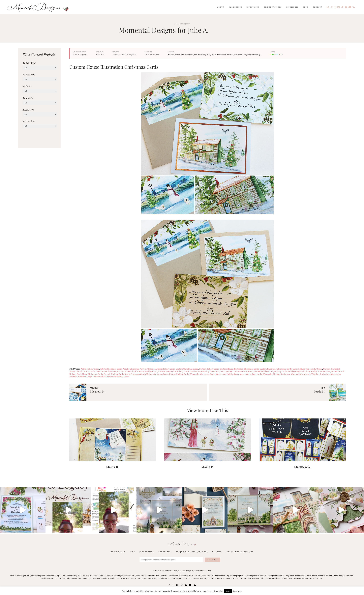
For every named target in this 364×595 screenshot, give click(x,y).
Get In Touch (118, 552)
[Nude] (275, 54)
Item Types (115, 52)
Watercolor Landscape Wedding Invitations (310, 374)
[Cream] (271, 54)
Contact (317, 7)
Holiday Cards (280, 371)
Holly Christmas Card (320, 371)
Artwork (171, 52)
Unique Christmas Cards (157, 374)
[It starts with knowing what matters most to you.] (295, 510)
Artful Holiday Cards (90, 369)
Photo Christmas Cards (92, 374)
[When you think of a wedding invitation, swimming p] (23, 510)
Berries (177, 54)
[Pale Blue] (277, 54)
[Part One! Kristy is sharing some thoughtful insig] (113, 510)
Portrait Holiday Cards (114, 374)
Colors (272, 52)
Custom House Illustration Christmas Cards (239, 369)
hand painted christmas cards (234, 371)
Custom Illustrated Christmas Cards (276, 369)
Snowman (238, 54)
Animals (171, 54)
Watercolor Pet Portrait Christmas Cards (111, 376)
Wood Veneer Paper (152, 54)
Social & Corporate (80, 54)
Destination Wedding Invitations (205, 371)
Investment (253, 7)
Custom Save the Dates (106, 371)
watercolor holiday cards (250, 374)
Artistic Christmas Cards (111, 369)
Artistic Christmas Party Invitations (138, 369)
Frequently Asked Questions (192, 552)
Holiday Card (131, 54)
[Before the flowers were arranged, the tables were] (159, 510)
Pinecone (230, 54)
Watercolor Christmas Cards (202, 374)
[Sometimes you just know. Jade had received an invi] (250, 510)
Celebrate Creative (203, 571)
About (220, 7)
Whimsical (100, 54)
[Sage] (280, 54)
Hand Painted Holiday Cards (260, 371)
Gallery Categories (79, 52)
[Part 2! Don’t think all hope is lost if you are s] (68, 510)
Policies (216, 552)
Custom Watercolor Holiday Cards (173, 371)
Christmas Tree (199, 54)
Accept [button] (228, 591)
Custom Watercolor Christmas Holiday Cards (137, 371)
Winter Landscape (254, 54)
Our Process (235, 7)
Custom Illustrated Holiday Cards (307, 369)
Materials (148, 52)
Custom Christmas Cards (187, 369)
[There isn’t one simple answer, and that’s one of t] (341, 510)
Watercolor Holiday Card (227, 374)
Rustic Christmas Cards (135, 374)
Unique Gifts (146, 552)
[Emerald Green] (273, 54)
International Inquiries (239, 552)
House (213, 54)
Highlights (292, 7)
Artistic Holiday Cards (165, 369)
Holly (208, 54)
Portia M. (319, 391)
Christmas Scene (187, 54)
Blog (305, 7)
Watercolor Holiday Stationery (276, 374)
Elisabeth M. (97, 391)
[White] (282, 54)
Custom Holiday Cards (209, 369)
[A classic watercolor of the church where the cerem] (205, 510)
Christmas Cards (118, 54)
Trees (244, 54)
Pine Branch (221, 54)
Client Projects (273, 7)
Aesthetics (99, 52)
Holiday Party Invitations (299, 371)
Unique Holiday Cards (179, 374)
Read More (237, 591)
